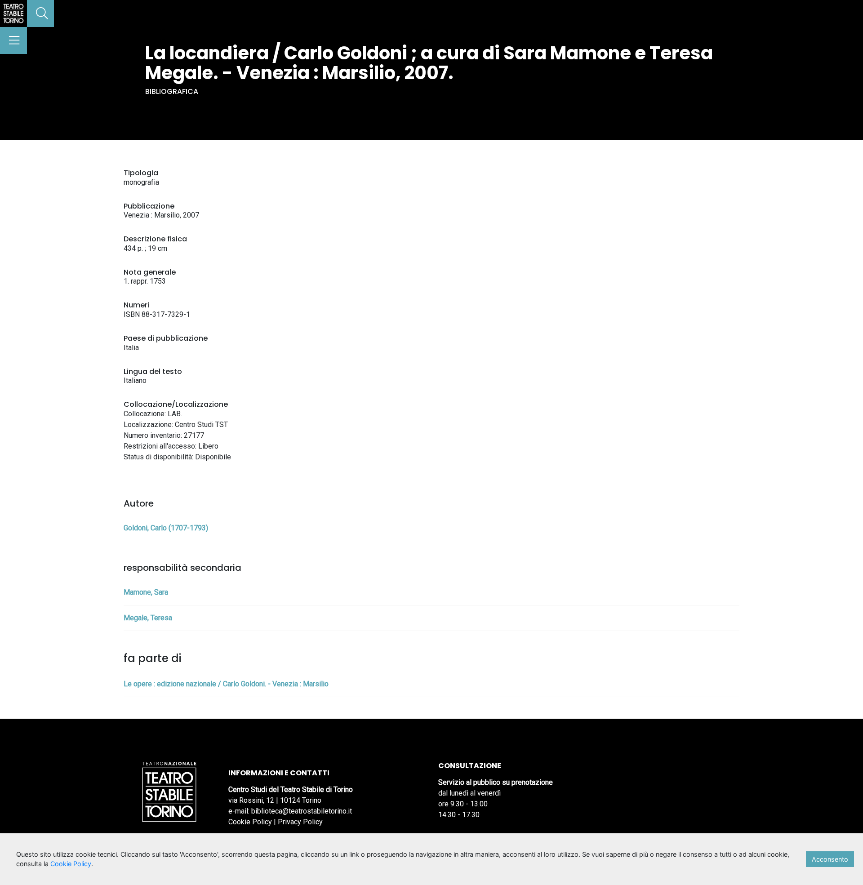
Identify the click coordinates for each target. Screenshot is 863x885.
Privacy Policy (300, 822)
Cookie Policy (250, 822)
